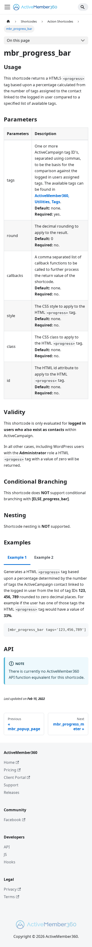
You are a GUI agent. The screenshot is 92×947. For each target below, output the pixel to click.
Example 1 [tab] (17, 557)
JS (5, 854)
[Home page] (8, 21)
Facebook (12, 819)
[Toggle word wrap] (74, 629)
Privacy (10, 889)
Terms (9, 896)
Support (11, 785)
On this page (18, 40)
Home (9, 762)
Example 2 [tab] (43, 557)
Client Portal (15, 777)
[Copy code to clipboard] (82, 629)
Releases (11, 792)
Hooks (9, 862)
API (7, 847)
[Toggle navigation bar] (7, 7)
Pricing (10, 769)
